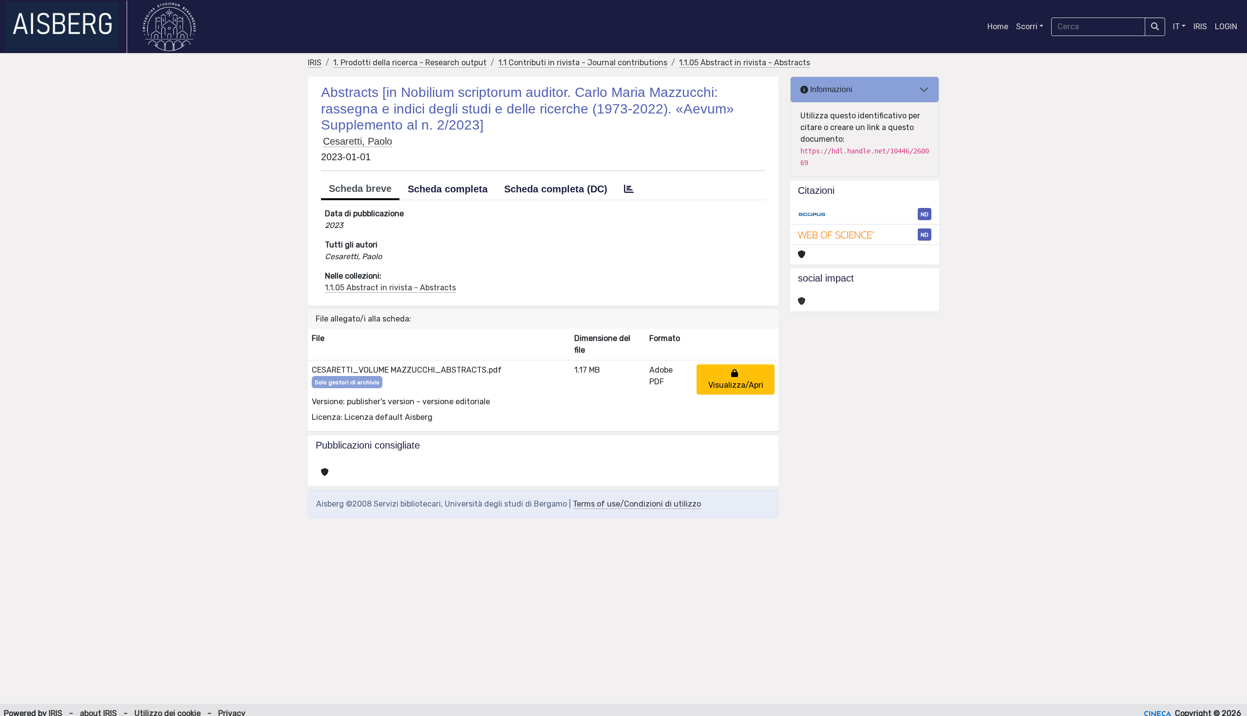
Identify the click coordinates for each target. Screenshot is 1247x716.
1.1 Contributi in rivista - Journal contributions (582, 62)
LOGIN (1226, 26)
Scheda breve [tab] (360, 188)
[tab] (629, 189)
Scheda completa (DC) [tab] (555, 189)
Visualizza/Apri (735, 379)
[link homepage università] (169, 26)
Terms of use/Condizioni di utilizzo (637, 504)
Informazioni (830, 89)
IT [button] (1176, 26)
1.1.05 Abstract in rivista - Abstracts (744, 62)
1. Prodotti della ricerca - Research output (410, 62)
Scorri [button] (1027, 26)
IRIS (1200, 26)
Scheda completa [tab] (448, 189)
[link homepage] (66, 26)
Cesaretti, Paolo (357, 141)
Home (997, 26)
